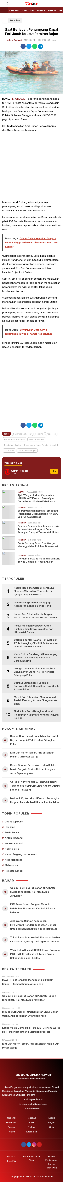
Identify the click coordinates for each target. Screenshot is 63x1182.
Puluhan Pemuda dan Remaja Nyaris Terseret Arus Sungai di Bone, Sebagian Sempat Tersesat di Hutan (38, 529)
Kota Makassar (13, 859)
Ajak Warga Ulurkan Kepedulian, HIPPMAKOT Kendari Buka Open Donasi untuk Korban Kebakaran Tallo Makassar (36, 498)
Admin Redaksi (14, 40)
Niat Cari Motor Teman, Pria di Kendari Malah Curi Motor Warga (32, 754)
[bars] (58, 3)
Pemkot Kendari (14, 843)
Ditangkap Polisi (14, 821)
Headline (39, 434)
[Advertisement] (31, 166)
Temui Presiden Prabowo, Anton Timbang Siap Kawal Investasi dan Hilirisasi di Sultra (33, 629)
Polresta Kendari (14, 870)
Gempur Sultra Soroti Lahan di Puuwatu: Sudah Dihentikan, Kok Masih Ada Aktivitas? (36, 686)
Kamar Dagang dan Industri (20, 854)
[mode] (8, 3)
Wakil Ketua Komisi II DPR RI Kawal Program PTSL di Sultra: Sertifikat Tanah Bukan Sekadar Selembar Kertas (35, 954)
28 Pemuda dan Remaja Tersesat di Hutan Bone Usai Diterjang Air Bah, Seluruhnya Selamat (38, 513)
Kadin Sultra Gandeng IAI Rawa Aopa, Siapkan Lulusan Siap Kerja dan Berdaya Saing (35, 657)
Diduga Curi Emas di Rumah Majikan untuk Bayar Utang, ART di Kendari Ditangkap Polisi (34, 672)
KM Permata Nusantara (14, 439)
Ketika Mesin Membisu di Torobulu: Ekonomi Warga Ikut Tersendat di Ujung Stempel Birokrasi (34, 591)
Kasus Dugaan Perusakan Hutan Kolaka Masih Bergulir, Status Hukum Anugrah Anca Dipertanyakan (33, 769)
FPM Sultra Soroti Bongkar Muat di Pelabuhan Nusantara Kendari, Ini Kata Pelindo (36, 714)
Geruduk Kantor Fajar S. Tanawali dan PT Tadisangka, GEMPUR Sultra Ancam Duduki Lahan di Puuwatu (36, 643)
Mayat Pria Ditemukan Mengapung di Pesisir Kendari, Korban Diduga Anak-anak (35, 700)
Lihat (54, 471)
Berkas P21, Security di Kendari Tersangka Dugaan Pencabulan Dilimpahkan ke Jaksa (34, 800)
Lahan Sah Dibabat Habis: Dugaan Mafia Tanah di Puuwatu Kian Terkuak (36, 616)
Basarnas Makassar (22, 434)
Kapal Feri (51, 434)
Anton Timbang (14, 837)
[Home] (4, 10)
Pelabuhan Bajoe (37, 439)
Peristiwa (15, 20)
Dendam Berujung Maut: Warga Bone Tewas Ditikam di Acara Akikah (39, 560)
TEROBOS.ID (17, 98)
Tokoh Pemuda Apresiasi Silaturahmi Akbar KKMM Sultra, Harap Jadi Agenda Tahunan (35, 939)
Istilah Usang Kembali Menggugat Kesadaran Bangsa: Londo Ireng (33, 604)
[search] (3, 3)
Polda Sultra (12, 832)
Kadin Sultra (12, 848)
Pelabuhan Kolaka (12, 445)
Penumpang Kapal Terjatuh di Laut (40, 445)
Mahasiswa (11, 865)
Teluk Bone (9, 450)
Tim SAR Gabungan (27, 450)
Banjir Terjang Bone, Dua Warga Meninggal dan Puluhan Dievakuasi (38, 545)
